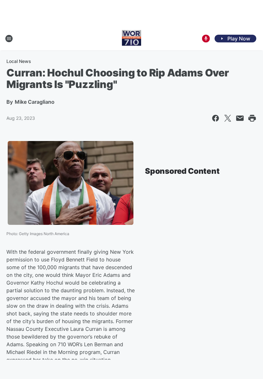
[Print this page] (252, 118)
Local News (18, 61)
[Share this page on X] (227, 118)
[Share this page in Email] (239, 118)
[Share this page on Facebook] (215, 118)
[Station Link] (131, 38)
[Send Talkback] (206, 38)
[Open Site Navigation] (9, 38)
